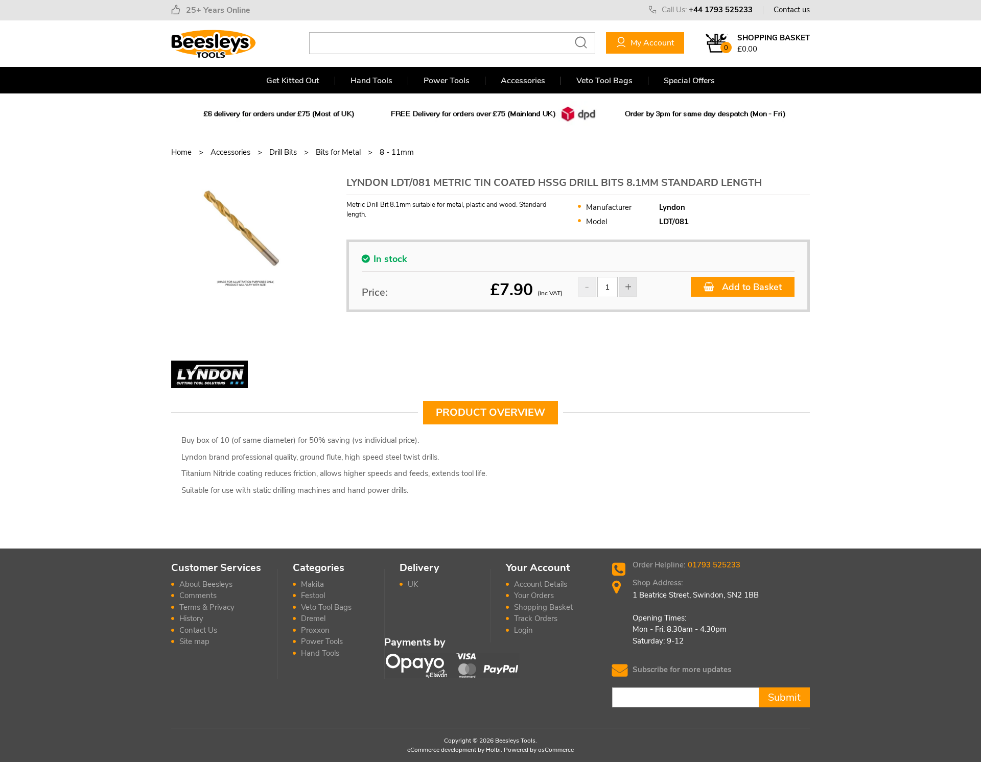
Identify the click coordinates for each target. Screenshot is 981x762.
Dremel (313, 618)
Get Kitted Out (292, 81)
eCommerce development (441, 750)
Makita (312, 584)
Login (523, 630)
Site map (194, 641)
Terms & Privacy (207, 607)
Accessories (523, 81)
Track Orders (535, 618)
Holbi (493, 750)
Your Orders (534, 595)
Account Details (540, 584)
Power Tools (447, 81)
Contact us (792, 10)
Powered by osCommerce (539, 750)
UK (413, 584)
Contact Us (198, 630)
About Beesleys (205, 584)
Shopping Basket (543, 607)
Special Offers (689, 81)
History (191, 618)
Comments (198, 595)
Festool (313, 595)
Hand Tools (371, 81)
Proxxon (315, 630)
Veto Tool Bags (604, 81)
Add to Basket (750, 287)
